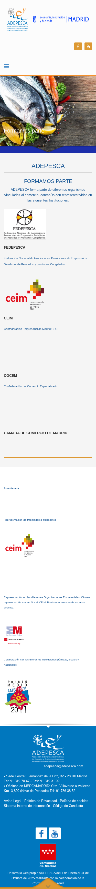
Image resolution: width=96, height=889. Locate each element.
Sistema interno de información (27, 806)
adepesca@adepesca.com (63, 766)
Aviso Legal (12, 801)
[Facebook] (78, 46)
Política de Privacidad (40, 801)
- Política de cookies (73, 801)
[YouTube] (88, 46)
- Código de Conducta (67, 806)
